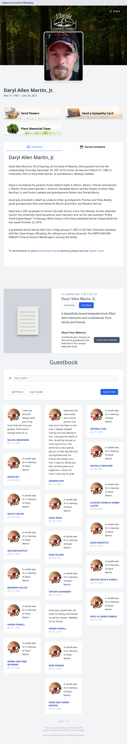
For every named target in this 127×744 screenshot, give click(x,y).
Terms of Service (72, 730)
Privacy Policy (55, 730)
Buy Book (86, 305)
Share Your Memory (106, 339)
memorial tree (48, 250)
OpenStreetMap (67, 735)
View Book (69, 305)
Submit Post (109, 391)
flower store (96, 250)
